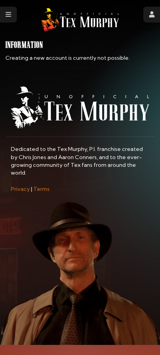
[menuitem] (20, 188)
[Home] (80, 20)
